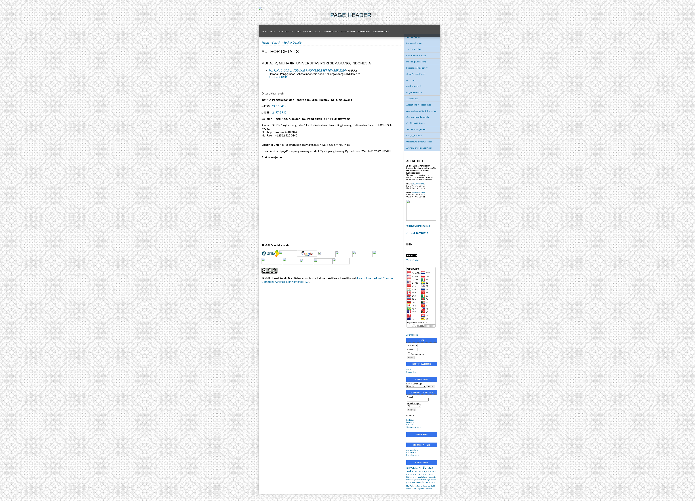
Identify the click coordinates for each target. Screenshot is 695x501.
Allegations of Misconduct (418, 105)
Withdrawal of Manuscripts (419, 141)
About (272, 32)
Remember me (417, 354)
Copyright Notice (414, 135)
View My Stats (413, 260)
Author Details (292, 42)
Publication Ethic (414, 86)
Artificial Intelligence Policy (419, 148)
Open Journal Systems (418, 226)
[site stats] (411, 256)
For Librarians (412, 455)
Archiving (411, 80)
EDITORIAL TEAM (348, 32)
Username (412, 345)
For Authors (412, 452)
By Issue (410, 420)
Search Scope (413, 403)
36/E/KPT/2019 (418, 192)
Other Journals (413, 427)
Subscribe (411, 372)
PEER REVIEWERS (363, 32)
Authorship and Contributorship (421, 111)
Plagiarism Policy (414, 92)
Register (289, 32)
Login (280, 32)
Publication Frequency (416, 68)
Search (410, 397)
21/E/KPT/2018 (418, 184)
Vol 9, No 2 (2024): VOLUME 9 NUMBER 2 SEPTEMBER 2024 (307, 70)
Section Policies (413, 49)
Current (307, 32)
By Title (410, 424)
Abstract (274, 77)
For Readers (412, 450)
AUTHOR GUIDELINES (381, 32)
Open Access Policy (415, 74)
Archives (317, 32)
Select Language (414, 383)
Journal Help (412, 335)
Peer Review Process (416, 55)
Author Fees (412, 98)
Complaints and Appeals (417, 117)
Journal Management (416, 129)
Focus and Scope (414, 43)
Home (265, 32)
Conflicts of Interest (415, 123)
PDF (284, 77)
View (408, 369)
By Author (411, 422)
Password (411, 349)
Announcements (331, 32)
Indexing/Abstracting (416, 61)
